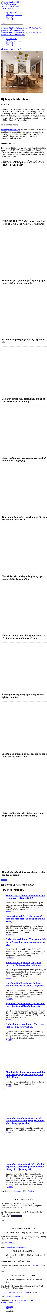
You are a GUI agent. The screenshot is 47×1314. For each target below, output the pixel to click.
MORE (4, 880)
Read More (10, 911)
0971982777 (37, 1265)
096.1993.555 (9, 1243)
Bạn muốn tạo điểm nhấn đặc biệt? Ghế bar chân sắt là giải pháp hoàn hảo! (25, 1004)
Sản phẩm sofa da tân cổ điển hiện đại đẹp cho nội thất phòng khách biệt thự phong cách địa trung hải (25, 1167)
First (12, 1191)
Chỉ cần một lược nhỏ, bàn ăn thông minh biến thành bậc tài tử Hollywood (25, 984)
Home (5, 49)
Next (30, 1191)
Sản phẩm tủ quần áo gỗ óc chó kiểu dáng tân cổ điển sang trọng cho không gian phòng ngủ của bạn (25, 1120)
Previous (17, 1191)
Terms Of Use (14, 1303)
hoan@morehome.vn (15, 1296)
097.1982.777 (9, 1292)
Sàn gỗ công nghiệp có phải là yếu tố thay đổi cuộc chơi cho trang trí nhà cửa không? (25, 919)
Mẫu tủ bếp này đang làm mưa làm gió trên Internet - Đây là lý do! (25, 896)
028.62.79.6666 (23, 1292)
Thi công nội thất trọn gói (10, 130)
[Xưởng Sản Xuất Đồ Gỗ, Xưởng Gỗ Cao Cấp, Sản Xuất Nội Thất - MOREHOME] (10, 8)
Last (33, 1191)
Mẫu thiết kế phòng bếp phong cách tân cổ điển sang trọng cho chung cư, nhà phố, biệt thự (25, 1074)
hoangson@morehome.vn (17, 1247)
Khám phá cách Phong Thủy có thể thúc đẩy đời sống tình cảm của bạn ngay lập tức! (26, 942)
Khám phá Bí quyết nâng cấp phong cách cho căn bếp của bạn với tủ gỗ (24, 963)
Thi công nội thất (20, 1300)
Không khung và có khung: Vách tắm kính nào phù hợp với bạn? (25, 1025)
